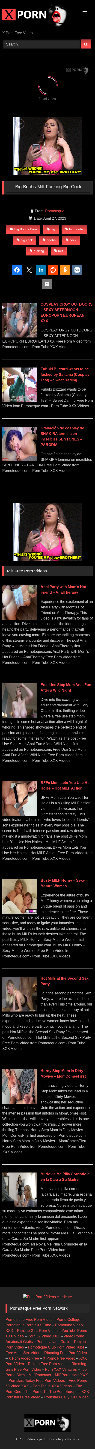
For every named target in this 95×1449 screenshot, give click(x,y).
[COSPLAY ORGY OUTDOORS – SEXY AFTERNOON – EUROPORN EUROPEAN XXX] (19, 336)
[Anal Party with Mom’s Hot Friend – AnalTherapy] (19, 619)
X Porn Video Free (24, 1358)
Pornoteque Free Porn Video (29, 1319)
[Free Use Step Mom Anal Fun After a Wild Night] (19, 717)
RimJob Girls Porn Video (37, 1331)
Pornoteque (54, 211)
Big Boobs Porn (25, 229)
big (53, 229)
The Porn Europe (63, 1392)
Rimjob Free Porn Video (48, 1364)
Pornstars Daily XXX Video (66, 1397)
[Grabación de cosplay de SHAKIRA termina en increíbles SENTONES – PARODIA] (19, 460)
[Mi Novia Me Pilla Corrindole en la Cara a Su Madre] (19, 1206)
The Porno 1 (35, 1392)
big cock (27, 240)
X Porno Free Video (59, 1358)
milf (60, 251)
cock (73, 240)
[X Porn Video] (39, 15)
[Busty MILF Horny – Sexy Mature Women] (19, 912)
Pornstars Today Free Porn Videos (37, 1380)
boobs (51, 240)
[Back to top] (81, 1435)
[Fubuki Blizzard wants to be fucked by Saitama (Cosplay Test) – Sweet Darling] (19, 401)
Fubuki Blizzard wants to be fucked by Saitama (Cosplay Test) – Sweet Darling (65, 374)
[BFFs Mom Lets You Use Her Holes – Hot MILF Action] (19, 815)
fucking (39, 251)
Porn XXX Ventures (61, 1369)
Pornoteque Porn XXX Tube (28, 1325)
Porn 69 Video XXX (44, 1336)
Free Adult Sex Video (23, 1353)
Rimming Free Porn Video (65, 1353)
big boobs (76, 229)
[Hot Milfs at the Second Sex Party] (19, 1010)
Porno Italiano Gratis (53, 1342)
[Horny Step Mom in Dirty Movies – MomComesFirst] (19, 1103)
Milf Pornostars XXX (71, 1375)
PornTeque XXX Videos (52, 1386)
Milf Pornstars (40, 1375)
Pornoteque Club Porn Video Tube (56, 1347)
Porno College (68, 1319)
